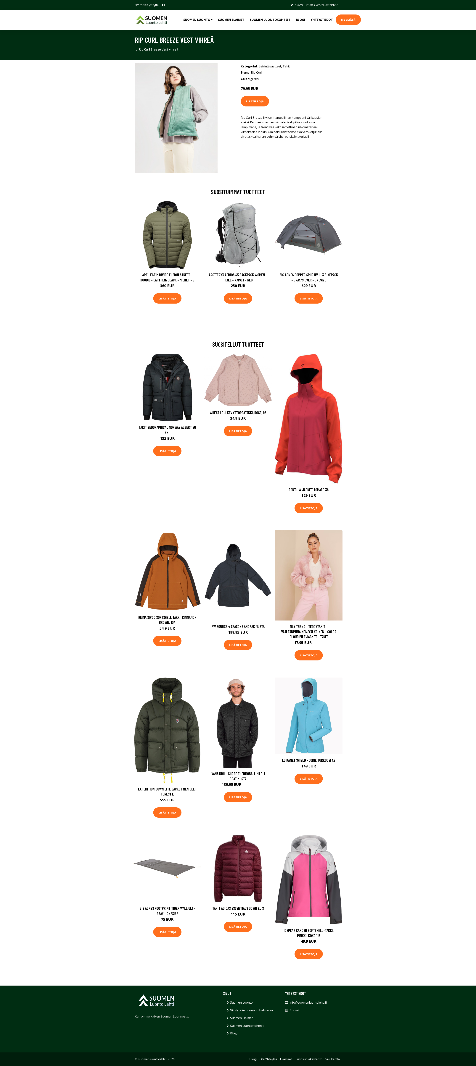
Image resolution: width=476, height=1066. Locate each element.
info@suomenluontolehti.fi (322, 5)
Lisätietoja (255, 101)
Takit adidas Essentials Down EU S (238, 908)
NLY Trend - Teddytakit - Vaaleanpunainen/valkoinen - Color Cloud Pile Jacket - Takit (308, 631)
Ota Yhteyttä (268, 1059)
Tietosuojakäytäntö (308, 1059)
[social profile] (163, 5)
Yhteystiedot (322, 20)
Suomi (299, 5)
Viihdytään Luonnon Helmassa (251, 1010)
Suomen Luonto (241, 1002)
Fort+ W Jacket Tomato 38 (309, 489)
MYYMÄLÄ (348, 20)
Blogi (300, 20)
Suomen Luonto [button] (196, 20)
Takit (286, 66)
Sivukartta (332, 1059)
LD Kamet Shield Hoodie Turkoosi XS (308, 760)
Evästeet (286, 1059)
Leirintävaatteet (270, 66)
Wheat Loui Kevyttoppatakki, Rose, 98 (238, 412)
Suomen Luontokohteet (270, 20)
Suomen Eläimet (231, 20)
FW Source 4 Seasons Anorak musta (238, 626)
